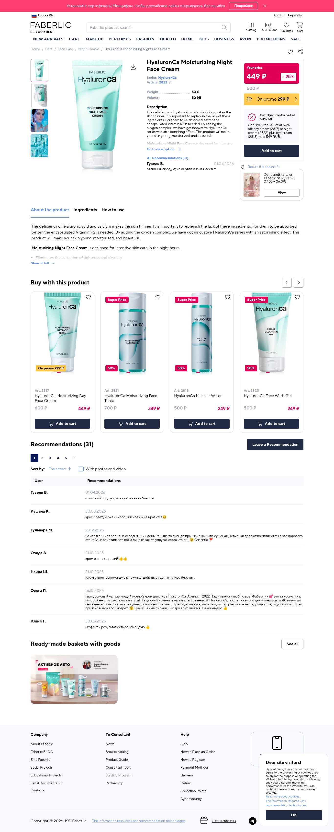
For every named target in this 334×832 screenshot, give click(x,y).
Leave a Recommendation (275, 444)
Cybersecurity (191, 799)
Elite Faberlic (40, 760)
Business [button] (224, 39)
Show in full (40, 263)
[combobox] (154, 28)
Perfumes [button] (120, 39)
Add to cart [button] (66, 423)
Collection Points (193, 791)
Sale (296, 39)
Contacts (37, 790)
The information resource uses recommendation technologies (138, 821)
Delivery (186, 775)
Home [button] (187, 39)
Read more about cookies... (283, 796)
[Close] (265, 6)
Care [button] (74, 39)
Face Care (65, 49)
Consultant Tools (118, 767)
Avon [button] (245, 39)
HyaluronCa (167, 78)
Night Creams (88, 49)
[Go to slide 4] (66, 372)
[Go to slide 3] (64, 372)
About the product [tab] (50, 210)
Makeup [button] (94, 39)
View (282, 192)
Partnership (114, 783)
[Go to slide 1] (59, 372)
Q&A (184, 744)
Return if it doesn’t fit (264, 167)
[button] (167, 6)
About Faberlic (42, 744)
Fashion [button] (145, 39)
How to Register (192, 760)
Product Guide (117, 760)
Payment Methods (194, 767)
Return (185, 783)
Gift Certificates (224, 821)
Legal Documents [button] (44, 783)
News (110, 744)
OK (294, 815)
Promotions (271, 39)
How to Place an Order (197, 752)
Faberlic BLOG (42, 752)
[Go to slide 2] (62, 372)
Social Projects (42, 767)
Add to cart (271, 150)
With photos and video (106, 469)
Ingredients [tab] (85, 210)
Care (49, 49)
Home (35, 49)
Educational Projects (46, 775)
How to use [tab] (112, 210)
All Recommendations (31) (167, 158)
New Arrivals (48, 39)
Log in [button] (278, 15)
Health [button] (168, 39)
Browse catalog (117, 752)
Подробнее (243, 6)
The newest (58, 469)
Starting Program (119, 775)
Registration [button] (295, 15)
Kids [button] (204, 39)
